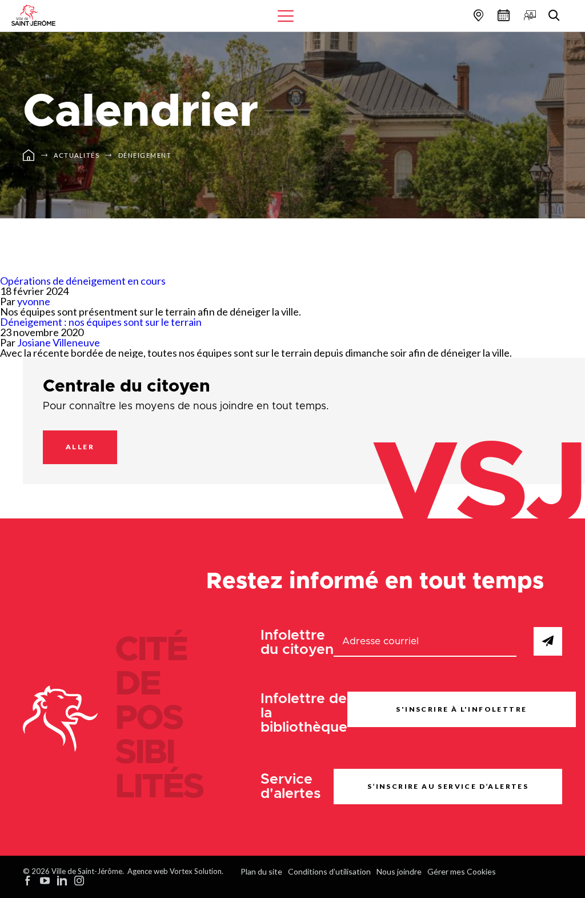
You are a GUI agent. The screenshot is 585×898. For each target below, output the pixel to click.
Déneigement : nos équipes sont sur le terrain (101, 322)
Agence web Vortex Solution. (175, 871)
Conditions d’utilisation (329, 871)
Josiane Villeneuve (58, 342)
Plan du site (261, 871)
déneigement (145, 155)
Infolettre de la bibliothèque (304, 713)
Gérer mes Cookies (461, 871)
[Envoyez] (548, 641)
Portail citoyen (528, 15)
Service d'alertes (291, 786)
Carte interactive (477, 15)
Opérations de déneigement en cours (83, 280)
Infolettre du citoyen (297, 642)
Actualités (76, 155)
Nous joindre (399, 871)
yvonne (33, 301)
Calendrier (502, 15)
